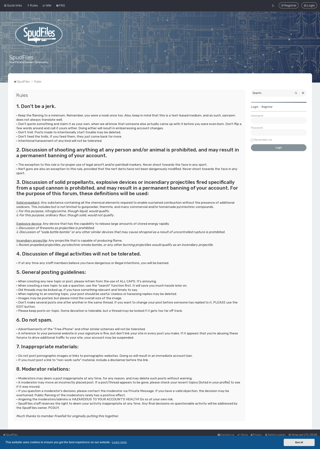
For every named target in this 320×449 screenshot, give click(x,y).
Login (254, 107)
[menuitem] (32, 5)
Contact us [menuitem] (227, 434)
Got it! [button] (299, 442)
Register (267, 107)
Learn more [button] (119, 442)
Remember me (263, 139)
